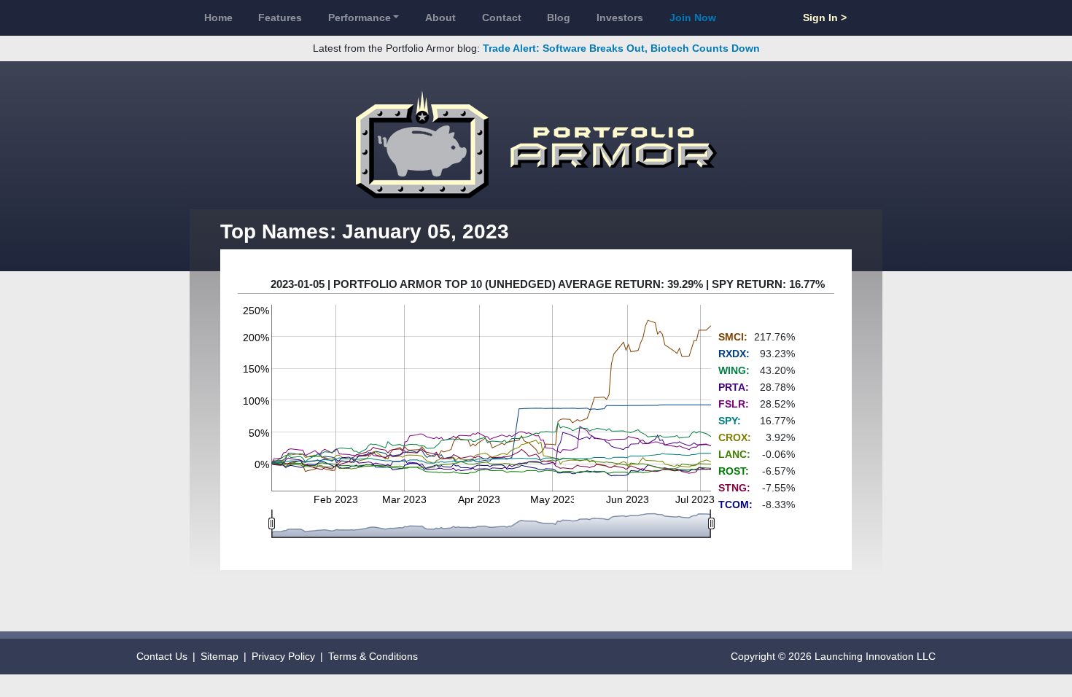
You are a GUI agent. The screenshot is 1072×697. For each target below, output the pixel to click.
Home (218, 17)
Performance (359, 17)
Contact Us (161, 656)
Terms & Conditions (373, 656)
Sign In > (825, 17)
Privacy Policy (283, 656)
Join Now (692, 17)
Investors (620, 17)
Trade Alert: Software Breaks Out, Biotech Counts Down (621, 48)
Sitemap (219, 656)
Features (280, 17)
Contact (501, 17)
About (440, 17)
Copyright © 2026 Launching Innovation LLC (833, 656)
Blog (558, 17)
